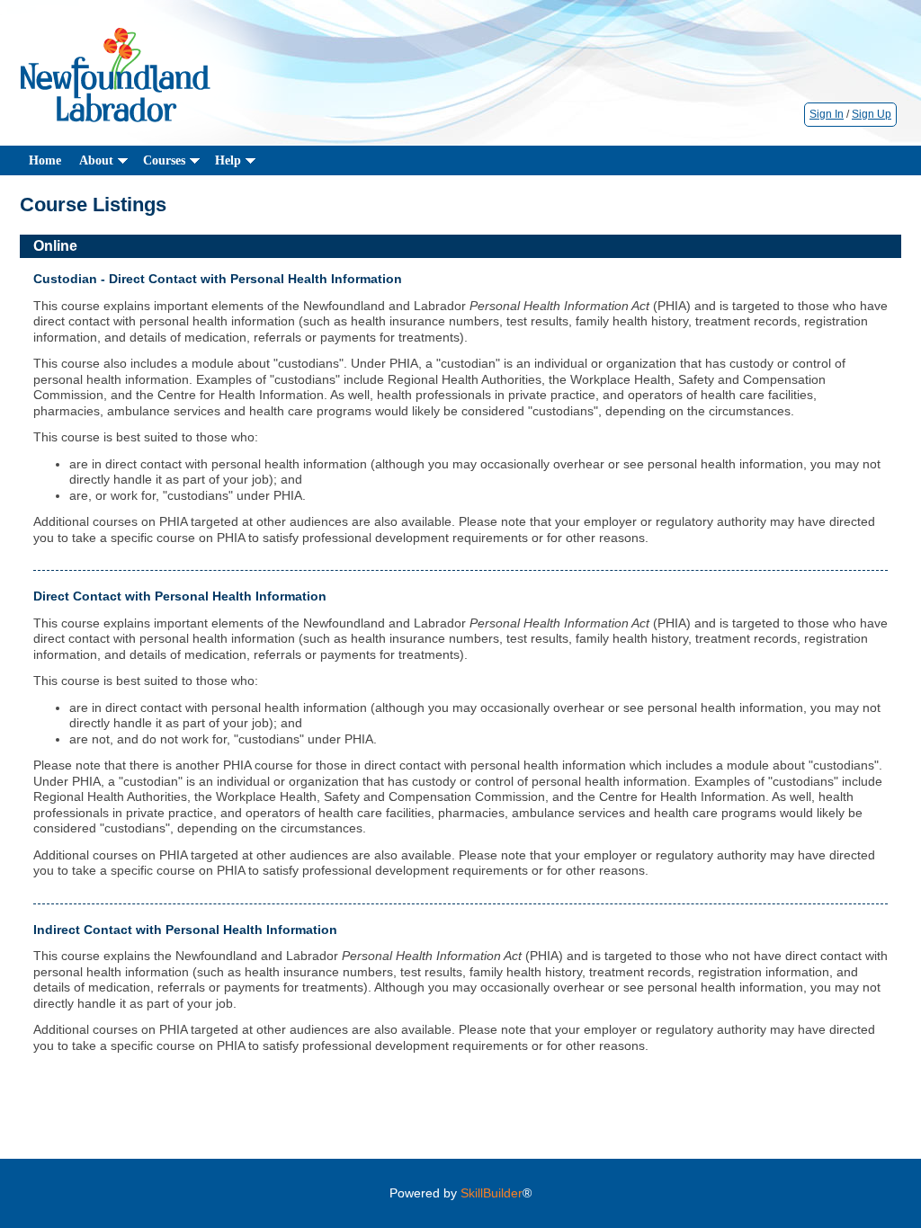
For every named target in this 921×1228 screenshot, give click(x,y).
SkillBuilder (491, 1193)
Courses (164, 160)
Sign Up (871, 114)
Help (228, 160)
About (96, 160)
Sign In (826, 114)
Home (45, 160)
